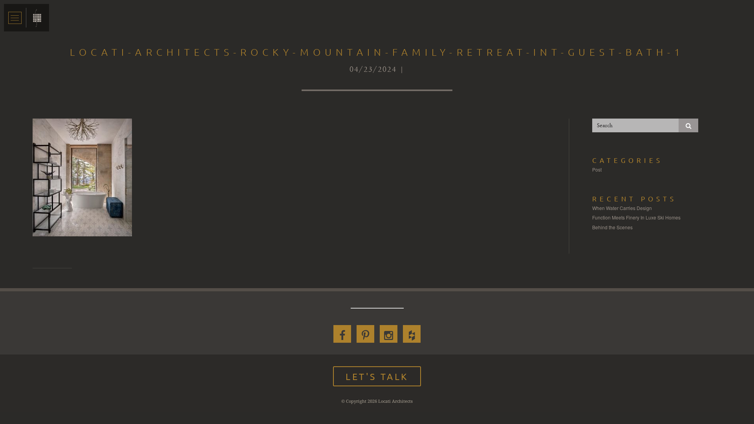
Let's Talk (377, 376)
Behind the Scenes (612, 227)
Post (597, 169)
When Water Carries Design (622, 208)
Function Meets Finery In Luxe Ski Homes (636, 217)
